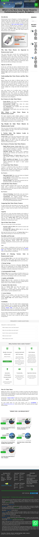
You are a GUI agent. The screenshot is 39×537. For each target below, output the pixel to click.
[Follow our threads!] (33, 493)
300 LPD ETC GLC (16, 478)
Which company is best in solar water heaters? (11, 327)
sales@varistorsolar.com (9, 404)
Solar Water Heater (12, 440)
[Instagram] (8, 1)
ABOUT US (3, 474)
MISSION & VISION (8, 475)
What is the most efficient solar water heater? (10, 330)
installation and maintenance (20, 518)
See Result (7, 361)
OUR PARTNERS (3, 478)
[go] (35, 21)
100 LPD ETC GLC (16, 475)
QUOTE (36, 5)
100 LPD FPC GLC (16, 485)
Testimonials (8, 533)
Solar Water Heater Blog (18, 533)
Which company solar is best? (8, 338)
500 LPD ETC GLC (22, 475)
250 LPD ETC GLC (22, 478)
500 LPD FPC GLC (22, 488)
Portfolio (24, 533)
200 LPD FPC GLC (22, 485)
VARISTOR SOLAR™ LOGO (9, 478)
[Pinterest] (35, 493)
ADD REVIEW (9, 479)
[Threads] (4, 1)
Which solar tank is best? (7, 335)
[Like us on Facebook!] (31, 493)
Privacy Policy (3, 533)
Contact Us (28, 533)
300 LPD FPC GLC (16, 488)
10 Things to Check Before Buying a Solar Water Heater (36, 34)
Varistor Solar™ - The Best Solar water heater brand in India (18, 497)
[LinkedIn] (6, 1)
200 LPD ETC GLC (16, 480)
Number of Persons (7, 356)
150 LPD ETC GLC (22, 480)
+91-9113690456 (19, 2)
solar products (7, 501)
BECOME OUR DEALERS (3, 480)
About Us (12, 533)
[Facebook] (2, 1)
